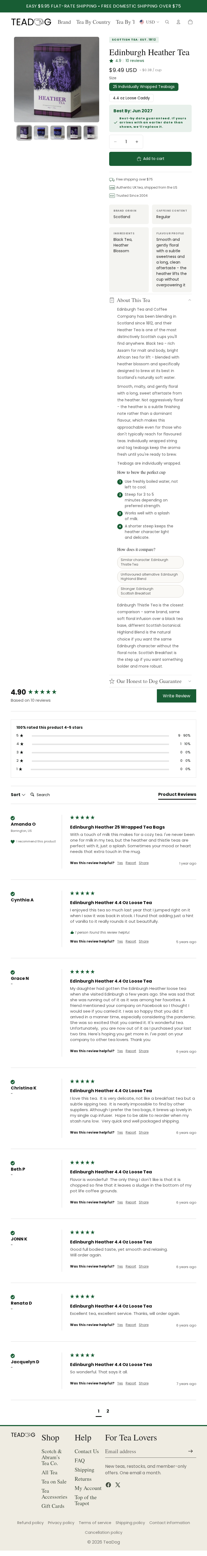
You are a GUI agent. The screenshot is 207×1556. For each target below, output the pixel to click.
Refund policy (30, 1522)
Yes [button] (120, 863)
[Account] (178, 22)
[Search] (167, 22)
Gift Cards (53, 1505)
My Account (88, 1488)
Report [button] (131, 863)
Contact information (169, 1522)
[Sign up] (190, 1451)
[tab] (177, 796)
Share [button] (144, 863)
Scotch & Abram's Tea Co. (52, 1457)
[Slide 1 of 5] (24, 133)
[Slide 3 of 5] (57, 133)
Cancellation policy (103, 1532)
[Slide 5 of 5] (91, 133)
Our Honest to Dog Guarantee (149, 681)
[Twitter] (118, 1485)
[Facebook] (108, 1485)
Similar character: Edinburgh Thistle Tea (144, 562)
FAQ (80, 1460)
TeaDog (111, 1542)
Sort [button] (16, 795)
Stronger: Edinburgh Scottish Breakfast (137, 591)
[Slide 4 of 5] (74, 133)
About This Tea (133, 300)
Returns (83, 1478)
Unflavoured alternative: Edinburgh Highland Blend (149, 576)
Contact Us (87, 1451)
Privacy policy (61, 1522)
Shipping (84, 1469)
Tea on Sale (54, 1481)
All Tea (49, 1472)
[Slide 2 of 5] (41, 133)
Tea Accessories (54, 1493)
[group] (39, 692)
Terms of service (95, 1522)
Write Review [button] (176, 696)
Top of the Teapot (86, 1500)
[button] (99, 1412)
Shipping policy (130, 1522)
